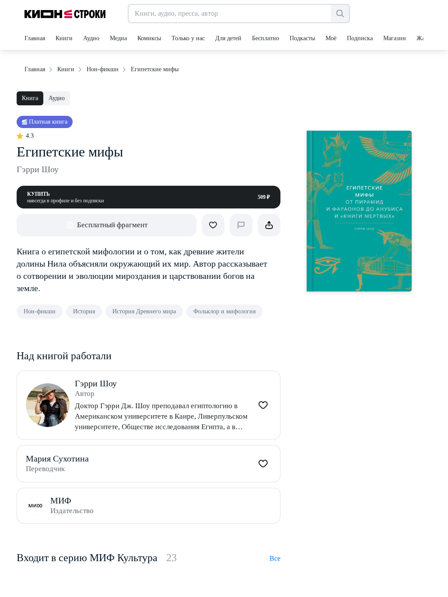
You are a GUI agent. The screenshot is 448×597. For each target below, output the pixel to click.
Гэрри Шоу (38, 169)
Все (275, 558)
